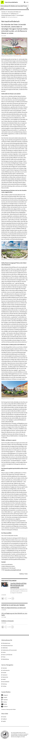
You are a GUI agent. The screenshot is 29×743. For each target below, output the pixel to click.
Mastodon (5, 699)
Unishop (4, 686)
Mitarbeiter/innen (6, 643)
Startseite (3, 11)
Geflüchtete (5, 647)
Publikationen (14, 13)
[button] (2, 598)
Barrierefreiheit (6, 681)
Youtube (5, 704)
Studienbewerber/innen (8, 645)
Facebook (5, 706)
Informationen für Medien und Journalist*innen (14, 6)
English (4, 721)
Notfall (4, 679)
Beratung (5, 684)
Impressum (5, 675)
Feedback (5, 719)
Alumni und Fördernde (7, 654)
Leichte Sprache (6, 670)
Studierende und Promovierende (10, 650)
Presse (4, 657)
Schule (4, 652)
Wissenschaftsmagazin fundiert (8, 15)
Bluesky (5, 702)
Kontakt (4, 672)
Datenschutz (5, 677)
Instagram (5, 695)
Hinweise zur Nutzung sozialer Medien (8, 709)
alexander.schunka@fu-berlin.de (13, 570)
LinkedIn (5, 697)
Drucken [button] (4, 716)
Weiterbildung (6, 659)
